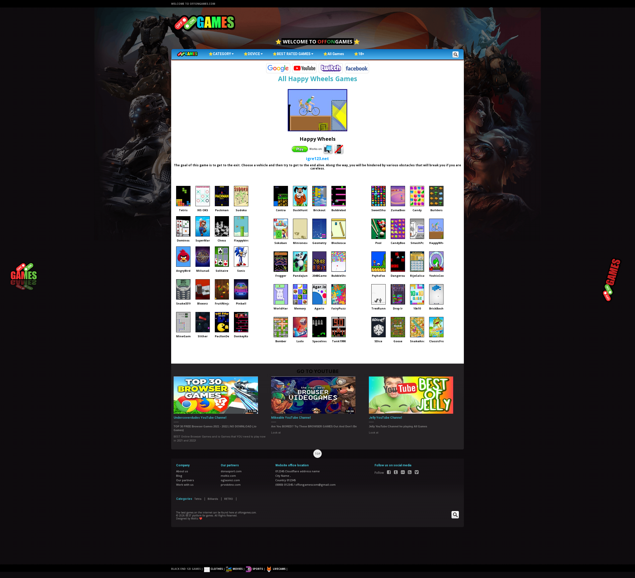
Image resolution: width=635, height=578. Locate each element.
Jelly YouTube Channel (385, 417)
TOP (317, 453)
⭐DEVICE (252, 54)
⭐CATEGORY (220, 54)
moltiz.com (228, 475)
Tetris (197, 499)
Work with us (184, 484)
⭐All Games (333, 54)
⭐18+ (359, 54)
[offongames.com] (204, 23)
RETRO (228, 499)
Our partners (185, 480)
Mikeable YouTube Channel (291, 417)
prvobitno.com (231, 484)
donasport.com (231, 471)
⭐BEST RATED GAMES (292, 54)
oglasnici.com (230, 480)
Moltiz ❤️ (196, 518)
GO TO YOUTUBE (318, 371)
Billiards (213, 499)
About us (182, 471)
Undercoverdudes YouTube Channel (200, 417)
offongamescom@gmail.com (315, 484)
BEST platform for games (199, 515)
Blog (179, 475)
